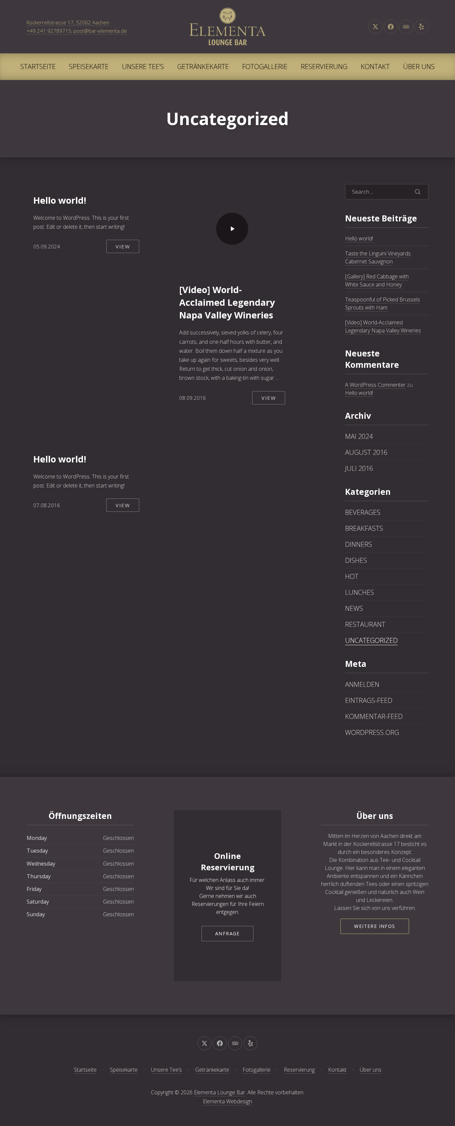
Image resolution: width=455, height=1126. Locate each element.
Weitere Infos (374, 926)
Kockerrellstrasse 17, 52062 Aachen (68, 22)
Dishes (356, 560)
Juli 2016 (359, 468)
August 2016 (366, 452)
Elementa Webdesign (227, 1101)
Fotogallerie (264, 66)
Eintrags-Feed (368, 700)
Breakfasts (364, 528)
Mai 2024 (359, 436)
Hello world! (59, 200)
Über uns (419, 66)
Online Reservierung (227, 861)
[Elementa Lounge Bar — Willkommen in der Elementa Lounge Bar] (227, 27)
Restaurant (365, 624)
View (123, 246)
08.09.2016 (192, 397)
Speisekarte (89, 66)
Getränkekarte (203, 66)
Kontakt (375, 66)
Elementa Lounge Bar (219, 1092)
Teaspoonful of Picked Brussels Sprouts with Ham (382, 303)
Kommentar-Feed (374, 716)
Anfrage (227, 933)
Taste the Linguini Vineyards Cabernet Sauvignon (378, 257)
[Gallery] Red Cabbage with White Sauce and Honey (377, 280)
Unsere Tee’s (143, 66)
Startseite (38, 66)
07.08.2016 (46, 505)
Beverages (362, 512)
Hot (351, 576)
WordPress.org (372, 732)
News (354, 608)
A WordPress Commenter (375, 384)
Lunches (359, 592)
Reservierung (324, 66)
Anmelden (362, 684)
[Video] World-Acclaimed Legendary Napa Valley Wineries (227, 302)
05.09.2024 (46, 246)
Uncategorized (371, 640)
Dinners (358, 544)
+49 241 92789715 (49, 30)
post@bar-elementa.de (100, 30)
